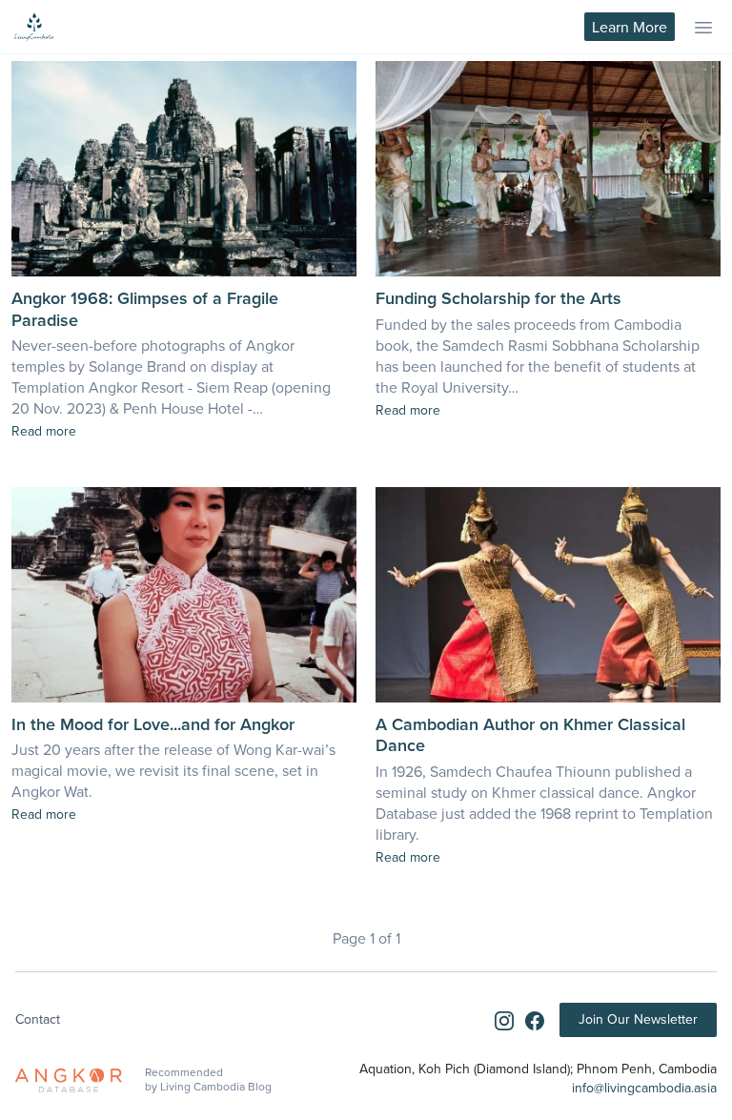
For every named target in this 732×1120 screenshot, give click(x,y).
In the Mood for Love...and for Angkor (153, 724)
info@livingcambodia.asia (644, 1087)
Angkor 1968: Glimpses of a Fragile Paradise (144, 309)
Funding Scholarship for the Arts (498, 298)
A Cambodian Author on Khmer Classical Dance (530, 735)
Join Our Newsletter (638, 1018)
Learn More (629, 26)
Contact (37, 1018)
